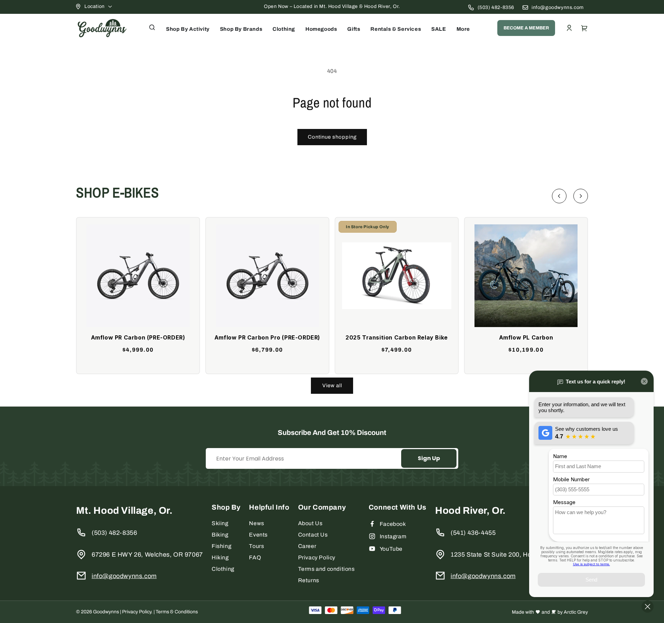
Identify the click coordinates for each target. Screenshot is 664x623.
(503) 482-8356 (496, 7)
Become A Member (526, 28)
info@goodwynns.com (558, 7)
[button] (152, 27)
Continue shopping (332, 137)
